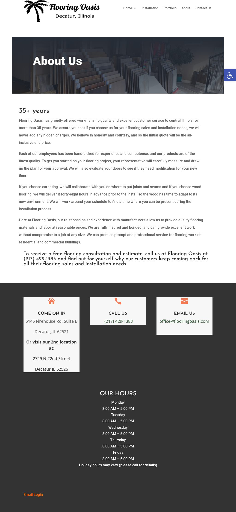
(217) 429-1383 (118, 321)
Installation (150, 8)
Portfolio (170, 8)
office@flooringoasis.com (184, 321)
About (186, 8)
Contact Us (203, 8)
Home (127, 8)
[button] (230, 75)
